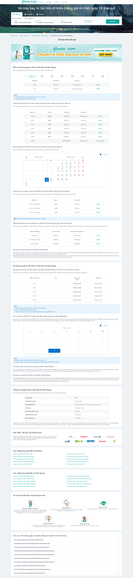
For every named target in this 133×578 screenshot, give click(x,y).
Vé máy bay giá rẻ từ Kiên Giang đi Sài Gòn (24, 476)
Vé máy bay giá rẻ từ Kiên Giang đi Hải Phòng (24, 483)
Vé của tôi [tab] (107, 2)
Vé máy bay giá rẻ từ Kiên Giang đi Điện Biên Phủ (78, 483)
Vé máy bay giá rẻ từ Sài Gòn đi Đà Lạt (22, 464)
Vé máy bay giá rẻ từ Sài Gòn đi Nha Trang (23, 461)
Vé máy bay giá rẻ (24, 35)
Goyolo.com (14, 35)
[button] (66, 540)
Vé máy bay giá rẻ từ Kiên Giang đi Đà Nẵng (24, 481)
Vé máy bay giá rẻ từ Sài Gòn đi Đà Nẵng (23, 456)
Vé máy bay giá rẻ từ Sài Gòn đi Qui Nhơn (76, 461)
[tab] (41, 2)
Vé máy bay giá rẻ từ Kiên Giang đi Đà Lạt (77, 481)
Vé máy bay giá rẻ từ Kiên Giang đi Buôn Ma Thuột (79, 478)
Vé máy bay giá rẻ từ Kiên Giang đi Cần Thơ (24, 486)
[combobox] (14, 22)
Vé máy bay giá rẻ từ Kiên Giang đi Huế (76, 486)
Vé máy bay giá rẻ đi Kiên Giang (40, 35)
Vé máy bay (41, 2)
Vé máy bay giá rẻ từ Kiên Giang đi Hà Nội (23, 478)
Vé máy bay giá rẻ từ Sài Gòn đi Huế (75, 454)
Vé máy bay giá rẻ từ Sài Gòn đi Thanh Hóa (77, 456)
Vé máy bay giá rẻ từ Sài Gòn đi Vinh (75, 464)
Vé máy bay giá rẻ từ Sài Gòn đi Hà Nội (22, 454)
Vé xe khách (49, 2)
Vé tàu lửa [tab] (56, 2)
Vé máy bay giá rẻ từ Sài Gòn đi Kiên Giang (62, 35)
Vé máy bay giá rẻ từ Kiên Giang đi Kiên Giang (78, 476)
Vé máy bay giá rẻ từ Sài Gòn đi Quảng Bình (77, 459)
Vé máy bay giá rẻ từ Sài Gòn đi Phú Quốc (23, 459)
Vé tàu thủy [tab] (64, 2)
